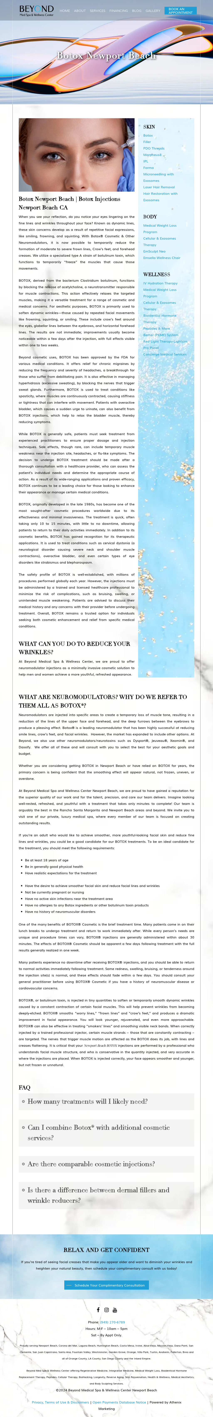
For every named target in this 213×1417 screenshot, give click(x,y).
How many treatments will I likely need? (88, 1101)
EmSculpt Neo (154, 251)
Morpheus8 (152, 154)
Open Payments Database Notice (119, 1401)
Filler (147, 141)
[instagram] (106, 1309)
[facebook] (98, 1309)
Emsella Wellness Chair (161, 257)
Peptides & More (156, 328)
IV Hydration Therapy (160, 282)
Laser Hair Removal (159, 186)
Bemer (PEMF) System (160, 334)
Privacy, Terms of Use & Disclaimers (60, 1401)
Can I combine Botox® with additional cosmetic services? (99, 1132)
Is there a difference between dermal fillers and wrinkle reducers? (99, 1195)
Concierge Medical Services (165, 354)
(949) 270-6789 (112, 1321)
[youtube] (115, 1309)
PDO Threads (154, 148)
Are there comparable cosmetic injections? (91, 1164)
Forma (148, 167)
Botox (148, 135)
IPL (145, 160)
